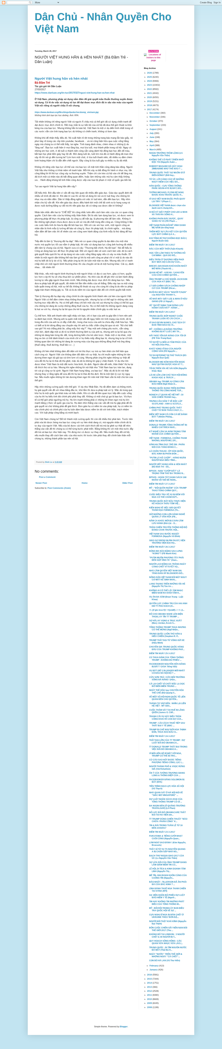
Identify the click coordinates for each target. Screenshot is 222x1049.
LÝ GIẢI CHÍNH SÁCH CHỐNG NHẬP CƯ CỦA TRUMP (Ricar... (167, 287)
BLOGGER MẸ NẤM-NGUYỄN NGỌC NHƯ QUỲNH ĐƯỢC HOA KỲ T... (167, 363)
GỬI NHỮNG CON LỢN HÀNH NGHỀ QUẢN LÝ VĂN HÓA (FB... (167, 515)
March (153, 149)
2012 (149, 991)
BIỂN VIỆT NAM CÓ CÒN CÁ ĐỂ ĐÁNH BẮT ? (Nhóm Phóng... (168, 415)
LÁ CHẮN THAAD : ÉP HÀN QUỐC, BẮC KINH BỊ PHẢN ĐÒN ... (166, 452)
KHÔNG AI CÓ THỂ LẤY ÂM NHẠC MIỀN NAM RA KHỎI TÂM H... (166, 591)
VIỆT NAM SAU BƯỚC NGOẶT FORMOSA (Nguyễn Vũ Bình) (164, 535)
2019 (149, 101)
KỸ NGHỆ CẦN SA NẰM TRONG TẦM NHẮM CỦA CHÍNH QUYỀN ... (167, 432)
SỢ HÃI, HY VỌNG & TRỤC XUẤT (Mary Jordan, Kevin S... (165, 621)
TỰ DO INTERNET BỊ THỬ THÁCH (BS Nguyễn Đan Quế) (167, 356)
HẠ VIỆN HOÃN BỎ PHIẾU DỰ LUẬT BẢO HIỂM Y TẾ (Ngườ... (167, 896)
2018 (149, 105)
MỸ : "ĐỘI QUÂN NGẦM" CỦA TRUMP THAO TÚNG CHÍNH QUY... (168, 489)
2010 (149, 999)
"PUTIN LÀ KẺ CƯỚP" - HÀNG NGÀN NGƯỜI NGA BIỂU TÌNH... (167, 458)
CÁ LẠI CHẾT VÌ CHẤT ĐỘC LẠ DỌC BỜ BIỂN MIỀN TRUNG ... (167, 685)
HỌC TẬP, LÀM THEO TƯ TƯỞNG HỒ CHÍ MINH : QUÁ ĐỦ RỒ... (167, 254)
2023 (149, 85)
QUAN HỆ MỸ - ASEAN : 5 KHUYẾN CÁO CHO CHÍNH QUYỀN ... (166, 273)
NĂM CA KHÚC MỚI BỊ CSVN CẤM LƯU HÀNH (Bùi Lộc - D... (166, 521)
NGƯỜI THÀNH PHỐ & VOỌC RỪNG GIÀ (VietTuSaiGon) (167, 767)
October (154, 121)
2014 (149, 983)
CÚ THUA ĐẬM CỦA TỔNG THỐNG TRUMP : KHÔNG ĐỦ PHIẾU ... (166, 658)
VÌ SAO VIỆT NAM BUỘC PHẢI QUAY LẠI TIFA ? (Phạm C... (167, 200)
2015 (149, 979)
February (154, 966)
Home (85, 483)
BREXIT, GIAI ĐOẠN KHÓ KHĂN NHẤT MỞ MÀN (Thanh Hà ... (168, 267)
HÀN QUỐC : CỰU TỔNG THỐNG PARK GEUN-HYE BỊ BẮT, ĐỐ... (165, 187)
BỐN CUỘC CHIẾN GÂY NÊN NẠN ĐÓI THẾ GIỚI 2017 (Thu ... (168, 929)
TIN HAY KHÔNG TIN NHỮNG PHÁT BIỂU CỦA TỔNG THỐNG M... (166, 902)
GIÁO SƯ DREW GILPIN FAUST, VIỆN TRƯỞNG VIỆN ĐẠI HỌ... (167, 541)
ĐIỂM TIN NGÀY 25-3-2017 (162, 653)
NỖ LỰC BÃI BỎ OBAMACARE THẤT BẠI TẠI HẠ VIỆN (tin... (167, 813)
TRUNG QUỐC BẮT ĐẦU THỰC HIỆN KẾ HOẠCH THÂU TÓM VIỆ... (167, 502)
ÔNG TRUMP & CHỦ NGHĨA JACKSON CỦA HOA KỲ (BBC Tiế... (168, 280)
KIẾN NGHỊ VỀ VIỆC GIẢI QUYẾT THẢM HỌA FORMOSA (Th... (165, 508)
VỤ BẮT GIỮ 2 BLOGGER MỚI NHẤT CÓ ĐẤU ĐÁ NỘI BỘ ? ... (167, 671)
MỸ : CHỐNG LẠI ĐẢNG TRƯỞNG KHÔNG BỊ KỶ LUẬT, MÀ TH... (165, 330)
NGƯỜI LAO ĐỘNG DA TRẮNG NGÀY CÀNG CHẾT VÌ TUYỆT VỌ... (167, 565)
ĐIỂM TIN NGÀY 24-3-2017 (162, 736)
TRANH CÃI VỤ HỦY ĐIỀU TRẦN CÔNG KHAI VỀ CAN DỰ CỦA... (166, 717)
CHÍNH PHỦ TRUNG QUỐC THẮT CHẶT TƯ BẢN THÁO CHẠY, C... (166, 409)
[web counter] (153, 51)
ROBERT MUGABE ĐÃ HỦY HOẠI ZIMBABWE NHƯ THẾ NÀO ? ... (165, 167)
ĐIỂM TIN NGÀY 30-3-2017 (162, 245)
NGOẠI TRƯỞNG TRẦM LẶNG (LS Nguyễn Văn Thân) (166, 154)
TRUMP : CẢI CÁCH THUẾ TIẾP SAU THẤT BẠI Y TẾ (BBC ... (167, 724)
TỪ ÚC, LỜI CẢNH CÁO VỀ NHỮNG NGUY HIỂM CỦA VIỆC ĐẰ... (166, 180)
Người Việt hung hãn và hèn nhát (61, 78)
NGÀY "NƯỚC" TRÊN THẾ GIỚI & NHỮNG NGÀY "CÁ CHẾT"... (165, 955)
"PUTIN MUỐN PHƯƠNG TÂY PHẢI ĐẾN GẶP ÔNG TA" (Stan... (166, 558)
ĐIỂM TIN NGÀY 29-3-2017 (162, 312)
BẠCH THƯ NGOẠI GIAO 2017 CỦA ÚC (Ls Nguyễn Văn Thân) (166, 857)
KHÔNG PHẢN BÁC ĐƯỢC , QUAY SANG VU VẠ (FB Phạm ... (166, 219)
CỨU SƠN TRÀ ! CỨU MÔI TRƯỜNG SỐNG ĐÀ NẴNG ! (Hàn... (167, 678)
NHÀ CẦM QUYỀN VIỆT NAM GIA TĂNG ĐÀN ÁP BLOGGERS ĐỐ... (166, 571)
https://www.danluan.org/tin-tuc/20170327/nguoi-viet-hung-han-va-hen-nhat (74, 92)
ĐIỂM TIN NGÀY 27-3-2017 (162, 484)
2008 (149, 1007)
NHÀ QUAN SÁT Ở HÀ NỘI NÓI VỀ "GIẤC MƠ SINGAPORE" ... (166, 793)
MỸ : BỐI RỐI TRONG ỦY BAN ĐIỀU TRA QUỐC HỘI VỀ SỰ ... (166, 909)
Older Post (127, 483)
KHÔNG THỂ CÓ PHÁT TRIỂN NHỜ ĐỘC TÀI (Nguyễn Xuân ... (166, 160)
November (155, 117)
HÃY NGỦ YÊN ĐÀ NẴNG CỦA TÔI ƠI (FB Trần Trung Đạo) (167, 336)
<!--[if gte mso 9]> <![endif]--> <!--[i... (166, 610)
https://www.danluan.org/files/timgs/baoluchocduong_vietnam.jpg (67, 112)
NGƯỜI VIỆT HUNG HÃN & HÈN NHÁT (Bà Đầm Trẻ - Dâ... (168, 465)
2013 (149, 987)
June (152, 137)
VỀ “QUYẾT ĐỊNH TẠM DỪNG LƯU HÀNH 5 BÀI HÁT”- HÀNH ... (166, 306)
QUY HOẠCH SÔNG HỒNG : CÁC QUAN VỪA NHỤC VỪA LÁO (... (166, 942)
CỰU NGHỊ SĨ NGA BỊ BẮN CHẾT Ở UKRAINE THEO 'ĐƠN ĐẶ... (166, 915)
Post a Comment (47, 477)
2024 (149, 81)
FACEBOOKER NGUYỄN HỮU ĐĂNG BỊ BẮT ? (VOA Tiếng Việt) (167, 665)
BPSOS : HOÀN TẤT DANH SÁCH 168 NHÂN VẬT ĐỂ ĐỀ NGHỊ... (167, 478)
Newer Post (41, 483)
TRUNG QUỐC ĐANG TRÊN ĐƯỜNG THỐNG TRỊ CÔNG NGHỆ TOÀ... (167, 389)
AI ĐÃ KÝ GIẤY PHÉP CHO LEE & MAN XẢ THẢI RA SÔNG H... (168, 213)
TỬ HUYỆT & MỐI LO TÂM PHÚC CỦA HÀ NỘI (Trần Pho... (167, 343)
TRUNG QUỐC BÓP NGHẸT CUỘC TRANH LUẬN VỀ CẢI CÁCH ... (166, 317)
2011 (149, 995)
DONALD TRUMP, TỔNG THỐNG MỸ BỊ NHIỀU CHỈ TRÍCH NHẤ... (168, 426)
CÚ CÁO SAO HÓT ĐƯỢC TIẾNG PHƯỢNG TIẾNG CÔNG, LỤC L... (166, 761)
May (152, 141)
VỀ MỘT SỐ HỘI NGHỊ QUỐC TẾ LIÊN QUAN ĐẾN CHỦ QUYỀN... (167, 698)
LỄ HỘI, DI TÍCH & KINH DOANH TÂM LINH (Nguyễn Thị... (167, 870)
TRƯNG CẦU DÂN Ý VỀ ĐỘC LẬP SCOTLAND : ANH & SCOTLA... (165, 402)
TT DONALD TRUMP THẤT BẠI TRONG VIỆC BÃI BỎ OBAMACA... (168, 748)
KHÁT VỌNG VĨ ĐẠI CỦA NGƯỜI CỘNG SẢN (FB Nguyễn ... (165, 350)
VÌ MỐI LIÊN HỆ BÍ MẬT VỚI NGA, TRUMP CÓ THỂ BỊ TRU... (165, 754)
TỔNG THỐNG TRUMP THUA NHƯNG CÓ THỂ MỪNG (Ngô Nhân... (167, 628)
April (152, 145)
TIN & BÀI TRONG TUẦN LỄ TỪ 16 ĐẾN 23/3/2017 (166, 826)
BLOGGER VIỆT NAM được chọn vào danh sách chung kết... (167, 206)
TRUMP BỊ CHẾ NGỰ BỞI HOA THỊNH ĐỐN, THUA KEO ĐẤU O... (167, 730)
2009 (149, 1003)
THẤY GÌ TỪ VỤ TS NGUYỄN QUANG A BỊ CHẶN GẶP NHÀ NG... (167, 850)
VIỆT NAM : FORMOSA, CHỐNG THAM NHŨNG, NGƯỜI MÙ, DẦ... (168, 439)
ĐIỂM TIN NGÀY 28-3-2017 (162, 421)
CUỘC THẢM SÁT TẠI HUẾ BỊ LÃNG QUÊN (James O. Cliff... (167, 711)
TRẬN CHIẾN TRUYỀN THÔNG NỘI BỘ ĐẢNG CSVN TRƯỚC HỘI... (168, 528)
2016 (149, 975)
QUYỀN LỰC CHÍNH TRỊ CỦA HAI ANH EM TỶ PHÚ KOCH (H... (168, 604)
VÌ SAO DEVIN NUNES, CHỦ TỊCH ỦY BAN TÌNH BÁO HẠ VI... (167, 323)
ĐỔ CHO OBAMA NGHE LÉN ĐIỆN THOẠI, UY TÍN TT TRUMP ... (166, 615)
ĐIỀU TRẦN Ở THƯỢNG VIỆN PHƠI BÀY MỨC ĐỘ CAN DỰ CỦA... (166, 260)
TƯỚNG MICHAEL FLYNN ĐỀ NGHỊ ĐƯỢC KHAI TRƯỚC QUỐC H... (166, 193)
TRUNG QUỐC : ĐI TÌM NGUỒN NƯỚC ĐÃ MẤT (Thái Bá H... (168, 948)
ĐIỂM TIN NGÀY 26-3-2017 (162, 547)
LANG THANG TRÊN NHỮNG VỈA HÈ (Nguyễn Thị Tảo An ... (167, 585)
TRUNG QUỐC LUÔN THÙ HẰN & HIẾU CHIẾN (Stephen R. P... (165, 635)
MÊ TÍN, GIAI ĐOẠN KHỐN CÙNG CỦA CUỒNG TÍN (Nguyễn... (168, 876)
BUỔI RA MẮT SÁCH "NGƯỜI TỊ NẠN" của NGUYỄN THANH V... (168, 293)
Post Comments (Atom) (59, 488)
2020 (149, 97)
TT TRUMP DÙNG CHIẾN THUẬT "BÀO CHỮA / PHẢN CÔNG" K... (168, 820)
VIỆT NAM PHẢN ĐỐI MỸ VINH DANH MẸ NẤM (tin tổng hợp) (167, 226)
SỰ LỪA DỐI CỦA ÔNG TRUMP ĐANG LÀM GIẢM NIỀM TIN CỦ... (168, 863)
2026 (149, 73)
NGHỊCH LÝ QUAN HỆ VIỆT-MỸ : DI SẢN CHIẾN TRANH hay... (166, 396)
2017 (149, 109)
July (152, 133)
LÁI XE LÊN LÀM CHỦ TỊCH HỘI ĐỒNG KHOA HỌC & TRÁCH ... (168, 376)
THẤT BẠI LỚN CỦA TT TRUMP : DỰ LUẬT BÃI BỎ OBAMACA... (167, 741)
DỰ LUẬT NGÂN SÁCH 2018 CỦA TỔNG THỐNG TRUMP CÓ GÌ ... (165, 800)
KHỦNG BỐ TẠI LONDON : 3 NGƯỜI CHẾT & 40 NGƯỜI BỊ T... (167, 935)
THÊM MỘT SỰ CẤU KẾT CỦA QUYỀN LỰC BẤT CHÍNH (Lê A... (168, 232)
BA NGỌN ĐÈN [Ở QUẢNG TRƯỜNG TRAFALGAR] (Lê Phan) (167, 807)
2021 (149, 93)
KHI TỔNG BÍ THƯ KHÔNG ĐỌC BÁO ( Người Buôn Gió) (168, 239)
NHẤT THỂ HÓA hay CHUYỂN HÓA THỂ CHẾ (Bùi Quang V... (166, 691)
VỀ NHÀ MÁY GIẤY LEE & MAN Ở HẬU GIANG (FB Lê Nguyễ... (168, 300)
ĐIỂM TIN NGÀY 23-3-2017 (162, 832)
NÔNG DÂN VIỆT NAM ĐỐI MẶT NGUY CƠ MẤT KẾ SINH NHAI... (168, 578)
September (155, 125)
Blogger (124, 1026)
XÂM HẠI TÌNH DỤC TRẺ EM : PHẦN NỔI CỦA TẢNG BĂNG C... (167, 445)
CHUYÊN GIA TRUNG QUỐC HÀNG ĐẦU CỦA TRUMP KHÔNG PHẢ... (167, 648)
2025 (149, 77)
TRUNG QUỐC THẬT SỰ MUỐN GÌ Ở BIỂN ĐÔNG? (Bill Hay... (167, 173)
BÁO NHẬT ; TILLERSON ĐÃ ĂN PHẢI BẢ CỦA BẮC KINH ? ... (167, 883)
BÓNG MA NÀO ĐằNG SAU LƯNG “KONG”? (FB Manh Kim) (165, 552)
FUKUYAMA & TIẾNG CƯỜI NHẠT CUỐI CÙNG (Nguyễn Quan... (165, 837)
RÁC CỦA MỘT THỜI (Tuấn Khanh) (166, 249)
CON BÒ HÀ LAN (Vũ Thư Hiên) (164, 960)
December (155, 113)
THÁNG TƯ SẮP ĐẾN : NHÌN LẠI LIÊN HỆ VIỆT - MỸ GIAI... (167, 704)
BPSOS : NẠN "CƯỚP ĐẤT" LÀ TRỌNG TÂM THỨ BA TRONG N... (167, 472)
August (153, 129)
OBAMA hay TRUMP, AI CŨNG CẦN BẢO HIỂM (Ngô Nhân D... (166, 382)
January (154, 969)
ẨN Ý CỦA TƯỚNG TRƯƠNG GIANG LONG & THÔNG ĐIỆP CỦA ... (167, 774)
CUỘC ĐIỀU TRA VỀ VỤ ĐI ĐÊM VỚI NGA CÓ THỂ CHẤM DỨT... (167, 495)
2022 (149, 89)
